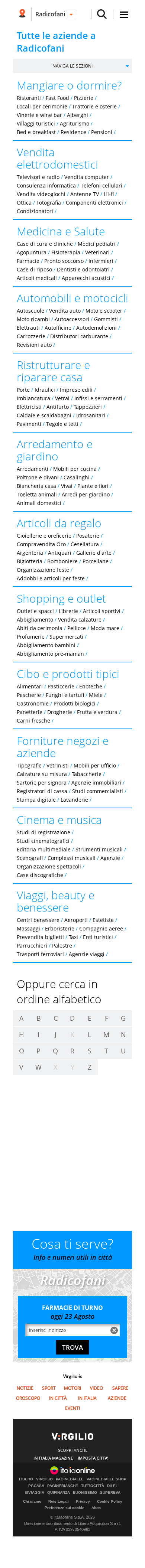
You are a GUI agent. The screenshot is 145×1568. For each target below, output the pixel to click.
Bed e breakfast (36, 132)
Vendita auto (65, 310)
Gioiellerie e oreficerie (44, 535)
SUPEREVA (110, 1492)
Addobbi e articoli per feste (51, 578)
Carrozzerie (31, 336)
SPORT (49, 1388)
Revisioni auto (34, 344)
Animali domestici (39, 502)
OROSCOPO (28, 1398)
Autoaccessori (72, 319)
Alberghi (77, 114)
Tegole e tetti (62, 423)
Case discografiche (40, 874)
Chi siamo (32, 1501)
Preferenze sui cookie (64, 1508)
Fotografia (48, 202)
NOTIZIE (25, 1388)
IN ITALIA (87, 1398)
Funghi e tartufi (65, 694)
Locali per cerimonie (42, 106)
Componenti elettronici (94, 202)
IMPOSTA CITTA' (93, 1458)
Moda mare (105, 628)
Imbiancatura (33, 398)
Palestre (62, 945)
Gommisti (106, 319)
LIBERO (26, 1479)
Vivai (66, 485)
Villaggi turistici (36, 123)
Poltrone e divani (38, 477)
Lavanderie (74, 799)
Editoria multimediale (44, 849)
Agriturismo (74, 123)
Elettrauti (28, 327)
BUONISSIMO (85, 1492)
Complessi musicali (72, 857)
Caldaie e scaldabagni (44, 415)
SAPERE (120, 1388)
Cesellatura (85, 544)
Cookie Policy (109, 1501)
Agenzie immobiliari (96, 782)
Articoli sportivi (101, 611)
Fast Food (57, 97)
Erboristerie (59, 928)
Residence (73, 132)
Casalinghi (77, 477)
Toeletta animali (37, 494)
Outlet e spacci (35, 611)
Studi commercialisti (97, 791)
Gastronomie (33, 703)
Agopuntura (31, 252)
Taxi (73, 937)
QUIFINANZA (58, 1492)
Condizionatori (35, 211)
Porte (23, 389)
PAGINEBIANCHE (62, 1486)
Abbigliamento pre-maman (50, 653)
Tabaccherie (87, 774)
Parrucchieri (32, 945)
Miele (96, 694)
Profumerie (31, 636)
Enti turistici (98, 937)
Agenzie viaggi (86, 954)
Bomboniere (62, 561)
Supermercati (66, 636)
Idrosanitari (91, 415)
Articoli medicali (37, 277)
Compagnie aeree (101, 928)
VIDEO (96, 1388)
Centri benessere (38, 919)
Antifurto (57, 406)
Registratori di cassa (42, 791)
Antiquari (59, 552)
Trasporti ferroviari (40, 954)
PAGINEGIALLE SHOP (106, 1479)
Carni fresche (33, 720)
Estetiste (103, 919)
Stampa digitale (36, 799)
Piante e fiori (93, 485)
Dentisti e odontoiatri (83, 269)
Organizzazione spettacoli (49, 866)
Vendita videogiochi (41, 194)
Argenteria (30, 552)
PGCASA (36, 1486)
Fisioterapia (65, 252)
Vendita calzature (80, 619)
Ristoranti (29, 97)
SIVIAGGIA (34, 1492)
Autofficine (58, 327)
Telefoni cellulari (101, 185)
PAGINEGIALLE (70, 1479)
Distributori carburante (79, 336)
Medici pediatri (97, 243)
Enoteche (90, 686)
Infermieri (100, 260)
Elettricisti (29, 406)
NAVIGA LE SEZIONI (72, 66)
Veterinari (97, 252)
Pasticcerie (61, 686)
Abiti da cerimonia (39, 628)
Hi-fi (109, 194)
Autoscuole (30, 310)
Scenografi (30, 857)
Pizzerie (83, 97)
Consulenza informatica (46, 185)
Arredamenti (32, 468)
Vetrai (62, 398)
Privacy (83, 1501)
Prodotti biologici (75, 703)
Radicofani (50, 14)
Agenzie (110, 857)
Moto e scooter (104, 310)
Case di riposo (34, 269)
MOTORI (72, 1388)
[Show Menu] (124, 14)
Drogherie (59, 711)
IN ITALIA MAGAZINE (53, 1458)
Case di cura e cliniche (45, 243)
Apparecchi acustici (86, 277)
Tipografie (29, 765)
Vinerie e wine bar (39, 114)
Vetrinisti (57, 765)
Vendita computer (86, 176)
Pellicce (76, 628)
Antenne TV (84, 194)
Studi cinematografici (43, 840)
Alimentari (30, 686)
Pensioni (101, 132)
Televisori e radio (38, 176)
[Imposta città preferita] (22, 14)
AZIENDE (117, 1398)
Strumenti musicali (99, 849)
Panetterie (29, 711)
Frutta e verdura (97, 711)
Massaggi (28, 928)
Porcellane (96, 561)
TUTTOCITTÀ (92, 1486)
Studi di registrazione (43, 832)
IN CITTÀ (58, 1398)
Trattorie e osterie (94, 106)
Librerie (68, 611)
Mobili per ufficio (95, 765)
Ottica (24, 202)
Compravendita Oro (41, 544)
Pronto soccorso (64, 260)
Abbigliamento (35, 619)
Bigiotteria (29, 561)
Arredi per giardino (86, 494)
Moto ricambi (33, 319)
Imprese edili (76, 389)
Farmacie (28, 260)
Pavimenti (29, 423)
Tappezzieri (88, 406)
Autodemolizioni (96, 327)
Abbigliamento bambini (46, 645)
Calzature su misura (42, 774)
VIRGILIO (44, 1479)
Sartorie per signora (42, 782)
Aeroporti (76, 919)
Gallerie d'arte (94, 552)
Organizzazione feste (43, 569)
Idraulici (45, 389)
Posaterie (87, 535)
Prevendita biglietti (40, 937)
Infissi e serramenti (98, 398)
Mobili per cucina (75, 468)
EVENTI (72, 1408)
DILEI (112, 1486)
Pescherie (29, 694)
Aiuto (96, 1508)
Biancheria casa (36, 485)
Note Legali (58, 1501)
